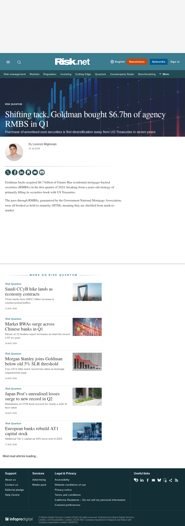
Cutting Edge (83, 74)
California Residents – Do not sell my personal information (90, 499)
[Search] (19, 62)
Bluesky (159, 480)
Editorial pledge (14, 489)
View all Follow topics (136, 480)
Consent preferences (67, 504)
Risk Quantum (13, 104)
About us (10, 479)
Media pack (39, 484)
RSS (176, 480)
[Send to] (35, 172)
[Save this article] (28, 172)
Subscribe (158, 61)
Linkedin (142, 480)
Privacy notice (63, 489)
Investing (65, 74)
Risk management (15, 74)
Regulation (49, 74)
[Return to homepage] (72, 64)
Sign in (175, 61)
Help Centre (12, 494)
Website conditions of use (70, 484)
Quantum (100, 74)
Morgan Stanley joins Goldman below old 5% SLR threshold (34, 361)
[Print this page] (42, 172)
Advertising (39, 479)
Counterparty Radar (122, 74)
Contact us (11, 484)
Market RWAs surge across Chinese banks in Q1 (30, 326)
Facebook (147, 480)
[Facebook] (15, 172)
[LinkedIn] (21, 172)
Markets (34, 74)
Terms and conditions (68, 494)
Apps (165, 480)
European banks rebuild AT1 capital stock (32, 431)
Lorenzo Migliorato (45, 144)
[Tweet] (8, 172)
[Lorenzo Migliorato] (14, 152)
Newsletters (137, 61)
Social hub (171, 480)
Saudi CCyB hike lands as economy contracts (29, 291)
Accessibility (62, 479)
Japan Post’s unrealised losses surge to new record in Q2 (32, 396)
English (120, 61)
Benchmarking (147, 74)
